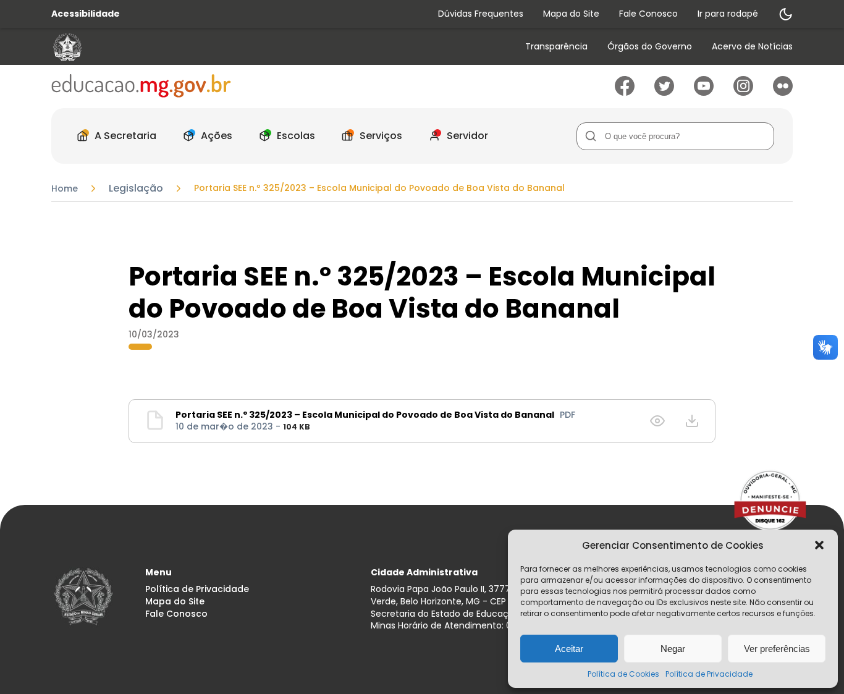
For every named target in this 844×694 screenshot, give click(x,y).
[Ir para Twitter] (664, 92)
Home (64, 188)
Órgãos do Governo (649, 47)
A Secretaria (125, 136)
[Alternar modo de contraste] (785, 14)
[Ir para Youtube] (704, 92)
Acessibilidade (85, 14)
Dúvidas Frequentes (480, 13)
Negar (672, 648)
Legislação (136, 188)
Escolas (296, 136)
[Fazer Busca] (590, 136)
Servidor (467, 136)
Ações (216, 136)
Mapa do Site (571, 13)
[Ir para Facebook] (625, 92)
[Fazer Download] (692, 420)
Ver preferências (777, 648)
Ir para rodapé (728, 13)
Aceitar (569, 648)
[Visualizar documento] (657, 420)
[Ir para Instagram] (743, 92)
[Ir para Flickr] (783, 92)
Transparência (556, 47)
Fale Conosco (648, 13)
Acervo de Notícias (752, 47)
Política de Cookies (623, 674)
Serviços (381, 136)
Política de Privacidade (709, 674)
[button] (819, 545)
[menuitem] (556, 47)
